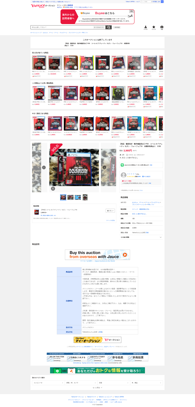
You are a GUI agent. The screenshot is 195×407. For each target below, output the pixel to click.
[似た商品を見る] (53, 189)
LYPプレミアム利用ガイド (110, 399)
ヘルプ (138, 1)
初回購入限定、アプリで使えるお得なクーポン (79, 7)
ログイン (59, 7)
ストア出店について (91, 402)
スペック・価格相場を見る (140, 209)
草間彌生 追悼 (156, 1)
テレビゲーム (63, 32)
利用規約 (98, 399)
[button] (141, 237)
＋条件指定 (117, 27)
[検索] (162, 1)
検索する (109, 27)
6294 (139, 176)
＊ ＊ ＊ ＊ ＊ (131, 174)
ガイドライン (123, 399)
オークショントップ (35, 32)
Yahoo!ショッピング (105, 397)
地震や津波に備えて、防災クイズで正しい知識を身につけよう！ (51, 1)
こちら (141, 190)
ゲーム (56, 32)
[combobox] (62, 27)
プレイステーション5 (74, 32)
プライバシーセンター (88, 399)
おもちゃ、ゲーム (48, 32)
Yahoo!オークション (77, 397)
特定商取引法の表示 (78, 402)
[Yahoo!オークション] (43, 5)
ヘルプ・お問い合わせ (116, 402)
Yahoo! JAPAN (130, 1)
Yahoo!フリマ (91, 397)
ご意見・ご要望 (103, 402)
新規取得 (70, 5)
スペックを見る (110, 220)
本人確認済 (147, 176)
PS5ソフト (85, 32)
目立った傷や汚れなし (139, 214)
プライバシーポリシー (74, 399)
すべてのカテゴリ (99, 27)
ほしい (111, 210)
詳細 (151, 165)
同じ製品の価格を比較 (49, 215)
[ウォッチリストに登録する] (44, 67)
